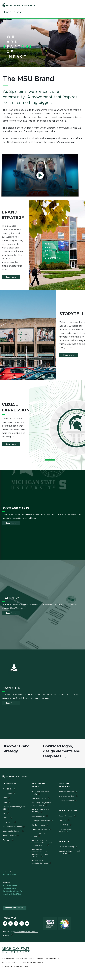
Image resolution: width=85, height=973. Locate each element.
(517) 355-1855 (12, 962)
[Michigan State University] (18, 5)
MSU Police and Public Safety (40, 793)
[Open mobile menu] (79, 5)
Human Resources (66, 816)
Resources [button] (9, 784)
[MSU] (41, 778)
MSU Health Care (38, 816)
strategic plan (68, 142)
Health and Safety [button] (39, 785)
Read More (11, 523)
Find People (7, 793)
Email (5, 802)
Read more (11, 277)
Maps (5, 798)
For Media (7, 840)
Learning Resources (66, 800)
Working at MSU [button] (69, 811)
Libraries (6, 818)
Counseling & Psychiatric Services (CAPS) (41, 804)
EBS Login (63, 820)
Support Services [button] (64, 785)
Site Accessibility (52, 959)
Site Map (23, 959)
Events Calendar (9, 835)
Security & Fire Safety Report (40, 835)
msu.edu (23, 962)
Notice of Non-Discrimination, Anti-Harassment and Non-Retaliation (40, 853)
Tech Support (8, 822)
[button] (40, 175)
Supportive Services (66, 796)
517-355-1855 (9, 875)
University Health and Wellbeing (40, 811)
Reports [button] (64, 842)
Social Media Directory (12, 831)
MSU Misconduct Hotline (12, 827)
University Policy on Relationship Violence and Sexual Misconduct (42, 843)
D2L (4, 813)
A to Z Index (8, 789)
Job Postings (63, 825)
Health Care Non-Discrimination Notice (40, 862)
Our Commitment (38, 825)
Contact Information (10, 959)
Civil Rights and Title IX (41, 820)
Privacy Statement (36, 959)
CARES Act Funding (66, 847)
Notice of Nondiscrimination (35, 962)
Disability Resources (66, 792)
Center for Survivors (40, 829)
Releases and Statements (15, 908)
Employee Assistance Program (67, 830)
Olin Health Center (39, 798)
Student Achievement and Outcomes (69, 852)
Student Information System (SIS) (14, 808)
